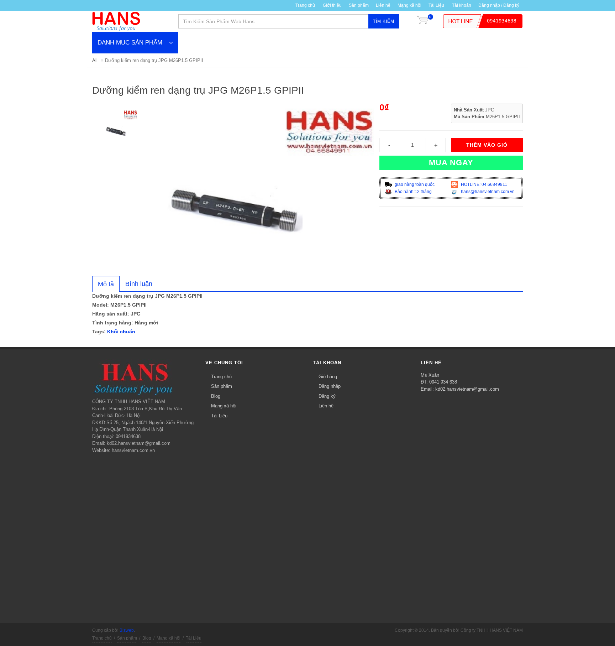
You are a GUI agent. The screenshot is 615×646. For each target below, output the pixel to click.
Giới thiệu (332, 5)
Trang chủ (305, 5)
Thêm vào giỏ (487, 145)
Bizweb (127, 630)
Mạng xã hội (409, 5)
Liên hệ (383, 5)
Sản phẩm (221, 386)
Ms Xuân (430, 375)
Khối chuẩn (121, 331)
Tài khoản (461, 5)
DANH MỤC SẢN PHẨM (130, 42)
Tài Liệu (436, 5)
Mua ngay (451, 162)
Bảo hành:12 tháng (413, 191)
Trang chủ (221, 376)
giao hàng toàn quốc (414, 184)
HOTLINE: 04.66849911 (483, 184)
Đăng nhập (330, 386)
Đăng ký (327, 396)
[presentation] (106, 284)
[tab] (106, 284)
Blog (215, 396)
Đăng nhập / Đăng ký (498, 5)
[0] (422, 21)
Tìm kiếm (383, 21)
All (95, 60)
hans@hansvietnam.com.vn (487, 191)
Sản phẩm (359, 5)
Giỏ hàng (328, 376)
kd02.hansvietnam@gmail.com (467, 389)
